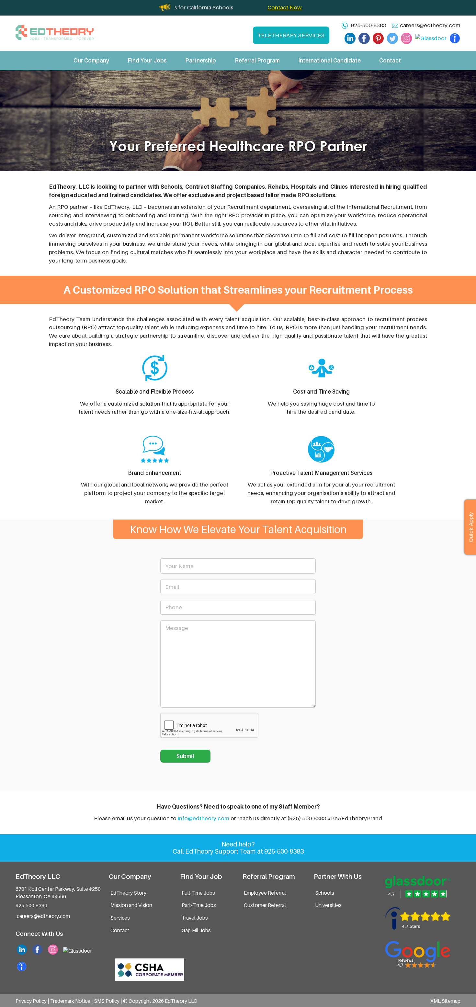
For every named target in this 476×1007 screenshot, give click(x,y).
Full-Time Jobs (198, 893)
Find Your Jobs (147, 60)
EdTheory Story (128, 893)
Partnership (200, 60)
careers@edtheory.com (430, 25)
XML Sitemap (445, 1001)
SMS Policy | (108, 1001)
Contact (390, 60)
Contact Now (284, 7)
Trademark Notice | (72, 1001)
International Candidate (329, 60)
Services (120, 918)
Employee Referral (265, 893)
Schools (324, 893)
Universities (328, 905)
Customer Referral (265, 905)
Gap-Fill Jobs (196, 930)
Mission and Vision (131, 905)
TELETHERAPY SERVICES (290, 35)
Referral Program (257, 60)
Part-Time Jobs (199, 905)
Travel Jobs (195, 918)
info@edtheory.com (203, 818)
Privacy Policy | (33, 1001)
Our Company (91, 60)
